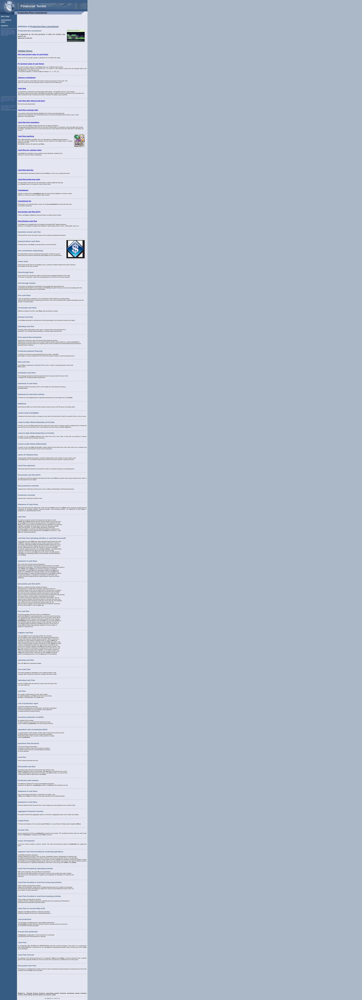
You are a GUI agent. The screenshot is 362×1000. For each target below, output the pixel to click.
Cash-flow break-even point (29, 179)
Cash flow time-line (25, 170)
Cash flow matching (26, 136)
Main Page (5, 16)
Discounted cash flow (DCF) (29, 212)
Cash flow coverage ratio (28, 110)
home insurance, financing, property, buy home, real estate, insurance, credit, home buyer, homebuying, (8, 107)
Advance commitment (27, 78)
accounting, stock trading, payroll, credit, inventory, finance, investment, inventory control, (8, 100)
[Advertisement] (8, 64)
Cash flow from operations (28, 122)
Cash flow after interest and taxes (31, 101)
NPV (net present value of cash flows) (33, 54)
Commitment (23, 190)
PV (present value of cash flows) (31, 64)
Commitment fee (24, 201)
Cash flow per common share (30, 150)
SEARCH (4, 26)
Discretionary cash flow (27, 221)
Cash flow (22, 88)
